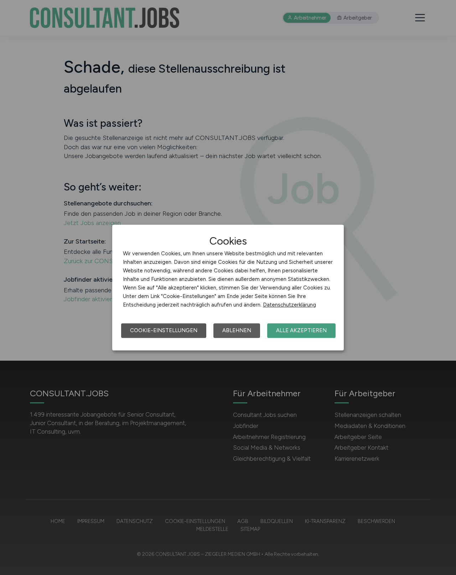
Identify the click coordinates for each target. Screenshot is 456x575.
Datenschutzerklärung (289, 305)
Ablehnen (236, 330)
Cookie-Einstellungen (163, 330)
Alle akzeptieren (301, 330)
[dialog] (228, 288)
